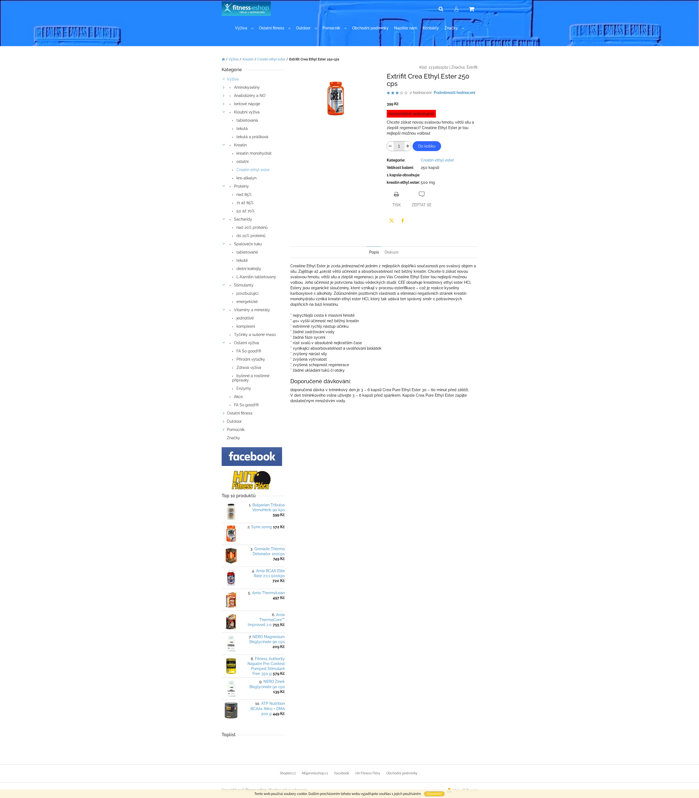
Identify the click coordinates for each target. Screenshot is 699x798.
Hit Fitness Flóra (367, 773)
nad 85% (243, 194)
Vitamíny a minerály (251, 310)
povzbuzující (246, 293)
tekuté (241, 260)
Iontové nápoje (246, 104)
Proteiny (241, 186)
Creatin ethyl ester (252, 170)
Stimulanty (243, 285)
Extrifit (472, 67)
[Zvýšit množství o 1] (408, 146)
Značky (233, 438)
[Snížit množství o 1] (390, 146)
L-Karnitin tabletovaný (255, 277)
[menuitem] (244, 28)
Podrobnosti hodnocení (454, 92)
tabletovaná (246, 120)
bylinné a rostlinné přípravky (250, 378)
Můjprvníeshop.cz (315, 773)
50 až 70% (245, 211)
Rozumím (434, 794)
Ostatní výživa (246, 343)
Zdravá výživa (248, 367)
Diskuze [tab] (392, 252)
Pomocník (235, 429)
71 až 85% (244, 203)
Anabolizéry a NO (249, 95)
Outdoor (234, 421)
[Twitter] (392, 221)
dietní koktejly (248, 268)
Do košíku (426, 146)
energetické (246, 301)
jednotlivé (244, 318)
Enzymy (243, 388)
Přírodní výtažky (250, 359)
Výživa (233, 79)
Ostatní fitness (239, 413)
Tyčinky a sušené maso (254, 334)
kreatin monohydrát (253, 153)
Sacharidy (242, 219)
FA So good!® (248, 351)
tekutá (241, 128)
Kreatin (240, 145)
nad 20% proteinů (251, 227)
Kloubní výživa (246, 112)
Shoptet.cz (288, 773)
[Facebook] (403, 221)
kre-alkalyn (246, 178)
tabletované (246, 252)
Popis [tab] (374, 252)
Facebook (341, 773)
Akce (238, 396)
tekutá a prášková (251, 137)
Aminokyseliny (246, 87)
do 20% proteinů (250, 235)
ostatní (242, 161)
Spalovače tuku (247, 244)
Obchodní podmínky (401, 773)
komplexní (245, 326)
